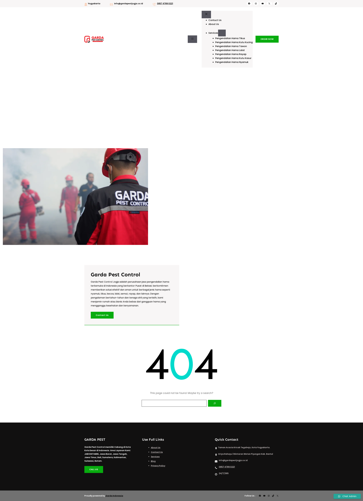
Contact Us (102, 315)
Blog (153, 461)
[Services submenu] (222, 33)
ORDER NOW (267, 39)
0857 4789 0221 (165, 3)
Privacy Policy (158, 465)
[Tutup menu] (206, 14)
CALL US (93, 469)
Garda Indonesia (114, 495)
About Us (155, 447)
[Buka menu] (192, 39)
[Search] (214, 403)
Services (155, 456)
